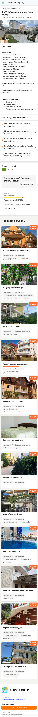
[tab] (19, 125)
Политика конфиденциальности (13, 699)
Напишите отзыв (26, 184)
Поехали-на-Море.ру (14, 3)
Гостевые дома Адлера (11, 8)
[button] (36, 22)
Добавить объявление (19, 708)
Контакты (5, 697)
